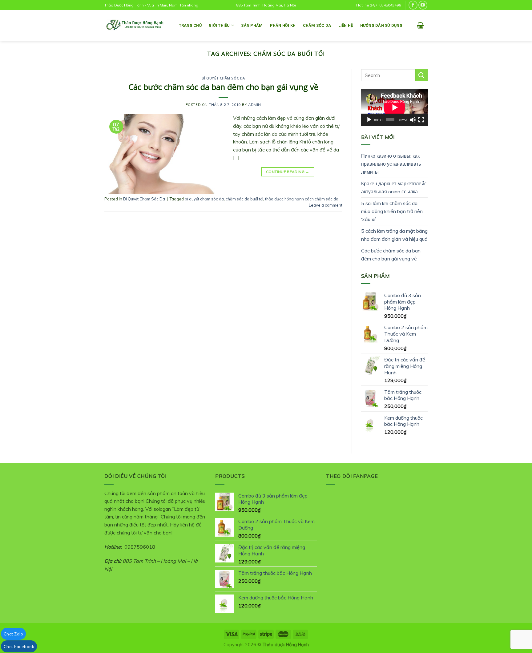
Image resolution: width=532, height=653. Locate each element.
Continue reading (287, 171)
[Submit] (421, 75)
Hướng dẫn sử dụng (381, 25)
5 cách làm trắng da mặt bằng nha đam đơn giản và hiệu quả (394, 235)
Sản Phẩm (252, 25)
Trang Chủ (190, 25)
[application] (394, 107)
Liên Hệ (345, 25)
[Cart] (420, 25)
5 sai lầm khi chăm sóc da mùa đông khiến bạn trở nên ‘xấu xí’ (392, 211)
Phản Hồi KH (283, 25)
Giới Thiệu (219, 25)
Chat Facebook (19, 646)
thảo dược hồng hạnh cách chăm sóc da (301, 198)
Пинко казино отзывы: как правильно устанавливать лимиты (391, 164)
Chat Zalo (13, 633)
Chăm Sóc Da (317, 25)
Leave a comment (325, 205)
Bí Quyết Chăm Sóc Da (223, 78)
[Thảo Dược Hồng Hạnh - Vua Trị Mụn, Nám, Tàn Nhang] (135, 25)
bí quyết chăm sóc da (204, 198)
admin (254, 105)
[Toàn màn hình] (421, 120)
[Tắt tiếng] (413, 120)
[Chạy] (369, 120)
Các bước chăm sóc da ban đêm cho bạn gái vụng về (223, 87)
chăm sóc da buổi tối (244, 198)
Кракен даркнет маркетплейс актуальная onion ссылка (394, 187)
